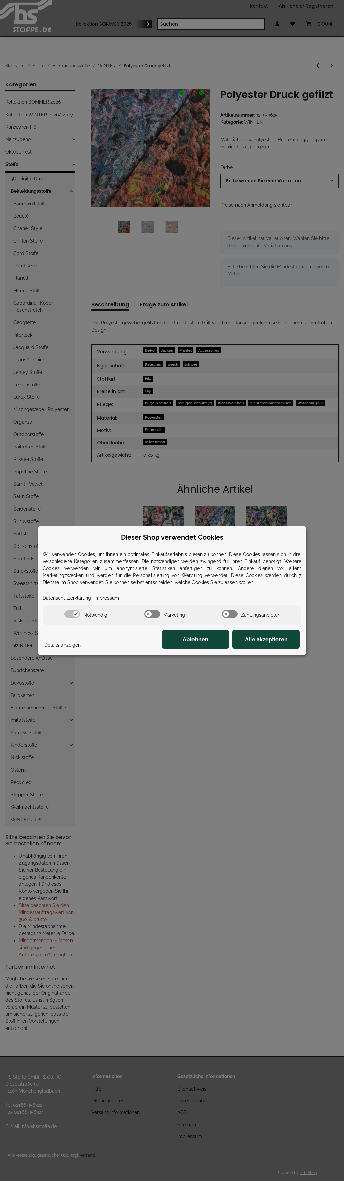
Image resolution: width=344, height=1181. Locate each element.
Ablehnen (195, 639)
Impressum (106, 598)
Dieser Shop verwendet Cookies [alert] (172, 537)
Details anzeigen (62, 645)
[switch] (72, 614)
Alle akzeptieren (266, 639)
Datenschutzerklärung (67, 598)
